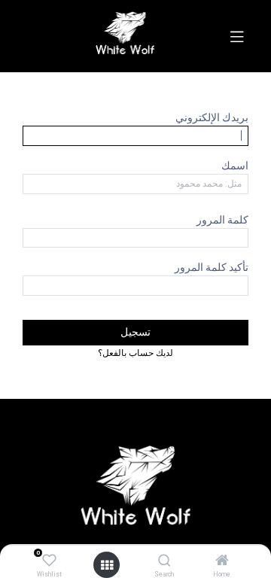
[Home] (222, 561)
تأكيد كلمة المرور (211, 267)
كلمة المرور (222, 220)
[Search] (164, 561)
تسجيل (135, 331)
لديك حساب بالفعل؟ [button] (135, 352)
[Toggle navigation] (237, 36)
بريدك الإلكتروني (211, 117)
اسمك (234, 166)
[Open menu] (107, 565)
